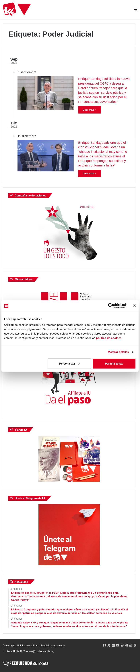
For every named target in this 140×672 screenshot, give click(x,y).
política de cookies (109, 337)
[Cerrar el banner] (134, 306)
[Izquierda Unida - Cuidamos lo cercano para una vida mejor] (17, 9)
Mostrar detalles (118, 351)
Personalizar (67, 363)
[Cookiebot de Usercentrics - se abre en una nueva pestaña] (111, 306)
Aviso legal (8, 645)
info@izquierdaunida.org (41, 651)
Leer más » (89, 109)
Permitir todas (114, 363)
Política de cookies (27, 645)
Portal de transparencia (52, 645)
